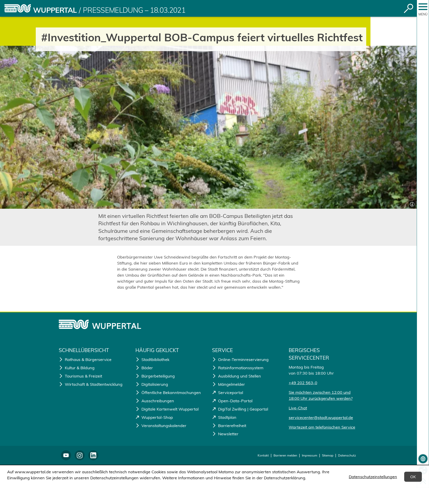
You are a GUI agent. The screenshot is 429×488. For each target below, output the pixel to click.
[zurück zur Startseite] (17, 8)
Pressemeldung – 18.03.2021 (134, 10)
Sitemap (327, 455)
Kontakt (263, 455)
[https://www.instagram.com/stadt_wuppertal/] (79, 455)
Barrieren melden (285, 455)
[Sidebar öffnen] (422, 6)
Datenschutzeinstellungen (373, 476)
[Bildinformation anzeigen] (412, 204)
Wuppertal (55, 10)
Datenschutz (347, 455)
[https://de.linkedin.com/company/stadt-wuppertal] (93, 455)
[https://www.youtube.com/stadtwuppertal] (66, 455)
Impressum (309, 455)
